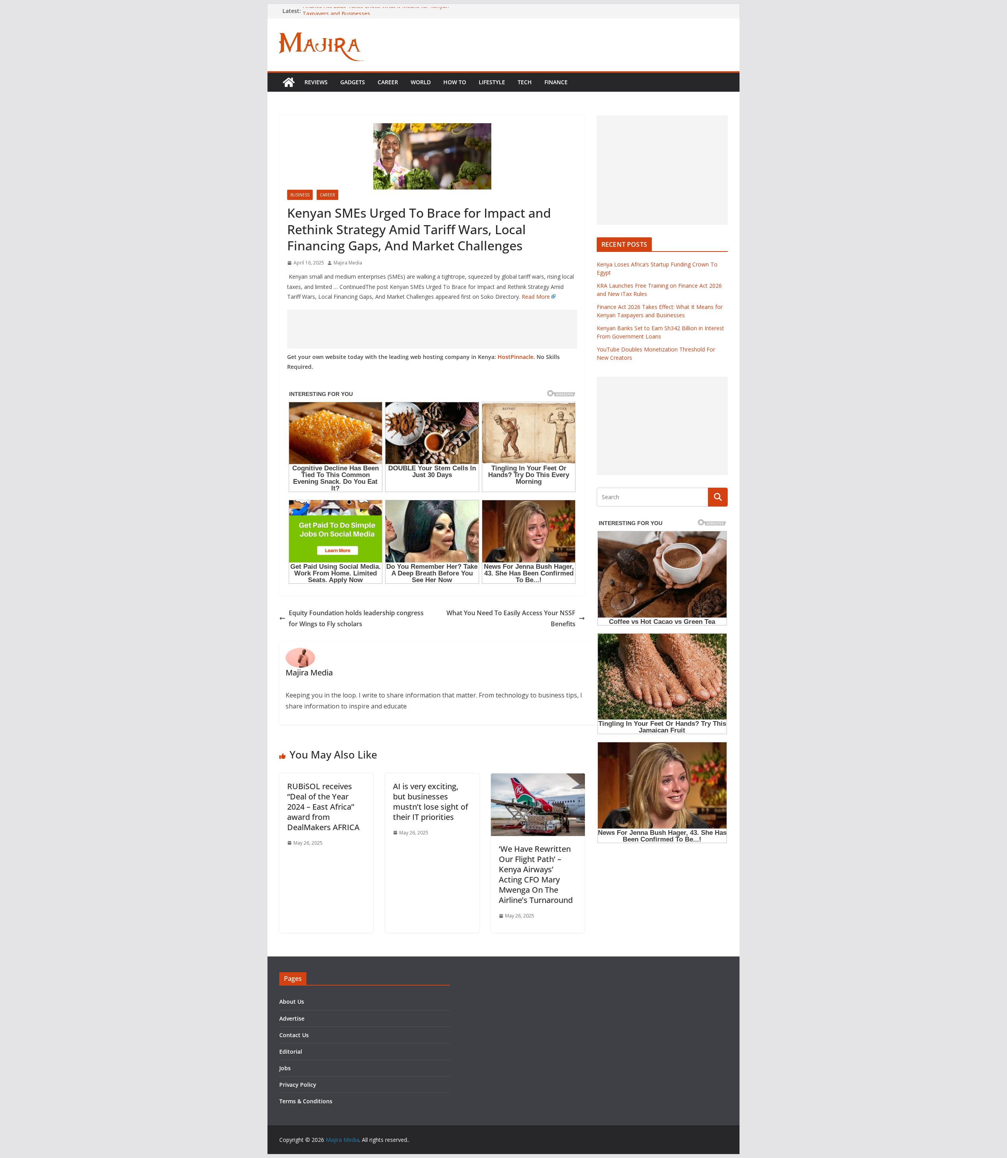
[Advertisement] (432, 329)
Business (300, 195)
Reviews (316, 82)
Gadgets (352, 82)
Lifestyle (492, 82)
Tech (525, 82)
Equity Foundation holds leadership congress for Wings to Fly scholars (356, 619)
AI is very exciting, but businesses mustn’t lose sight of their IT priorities (430, 801)
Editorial (290, 1051)
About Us (291, 1001)
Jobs (285, 1068)
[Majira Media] (288, 82)
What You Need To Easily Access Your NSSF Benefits (510, 619)
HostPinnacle (515, 357)
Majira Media (348, 262)
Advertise (291, 1018)
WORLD (421, 82)
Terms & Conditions (305, 1101)
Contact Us (294, 1035)
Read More (536, 296)
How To (454, 82)
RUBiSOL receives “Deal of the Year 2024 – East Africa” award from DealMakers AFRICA (323, 806)
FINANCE (556, 82)
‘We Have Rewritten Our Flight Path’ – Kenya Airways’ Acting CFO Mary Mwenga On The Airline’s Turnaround (536, 874)
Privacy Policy (297, 1084)
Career (388, 82)
